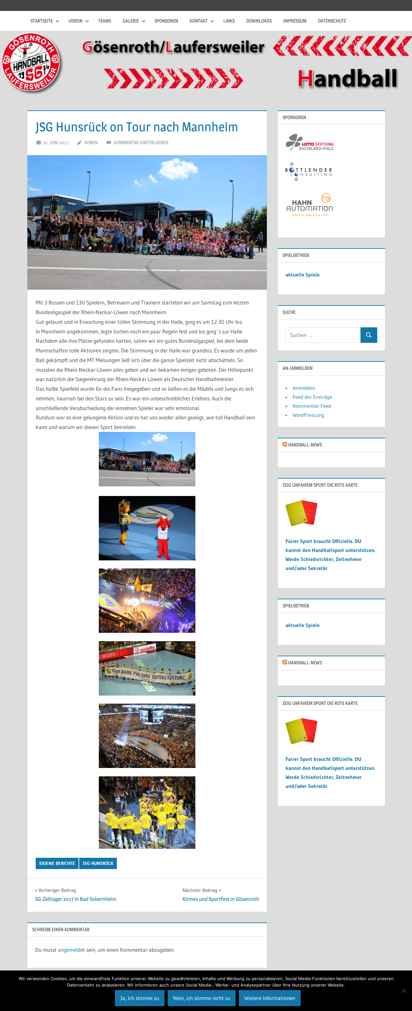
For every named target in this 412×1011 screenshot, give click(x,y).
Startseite (42, 21)
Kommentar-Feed (312, 406)
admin (91, 142)
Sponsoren (166, 21)
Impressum (294, 21)
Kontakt (199, 21)
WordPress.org (308, 415)
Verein (75, 21)
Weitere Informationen (269, 998)
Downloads (259, 21)
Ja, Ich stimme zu (139, 998)
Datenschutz (332, 21)
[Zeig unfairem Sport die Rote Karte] (302, 524)
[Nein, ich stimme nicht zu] (404, 991)
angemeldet (71, 949)
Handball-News (305, 445)
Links (229, 21)
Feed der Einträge (312, 397)
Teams (104, 21)
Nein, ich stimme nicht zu (201, 998)
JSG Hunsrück (98, 863)
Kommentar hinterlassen (141, 142)
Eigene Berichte (57, 863)
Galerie (131, 21)
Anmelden (304, 388)
